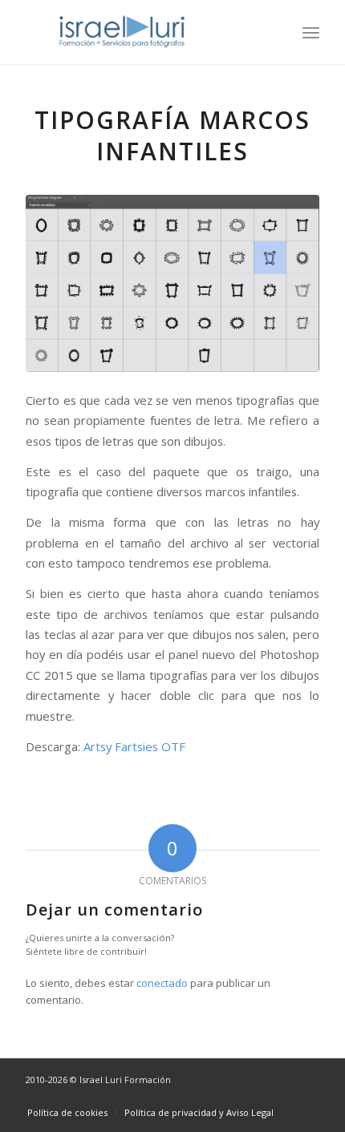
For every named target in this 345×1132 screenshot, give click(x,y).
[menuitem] (310, 32)
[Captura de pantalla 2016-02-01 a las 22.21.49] (172, 283)
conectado (162, 983)
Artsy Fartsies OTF (134, 746)
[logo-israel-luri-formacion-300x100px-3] (143, 32)
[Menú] (310, 32)
